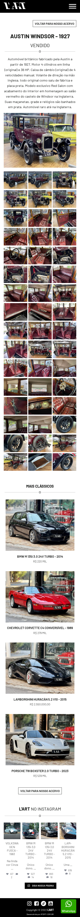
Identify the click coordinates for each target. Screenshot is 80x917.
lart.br (12, 825)
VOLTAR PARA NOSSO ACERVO (54, 23)
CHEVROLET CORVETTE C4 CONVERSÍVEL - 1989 (40, 628)
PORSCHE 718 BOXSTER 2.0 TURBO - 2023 (40, 771)
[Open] (12, 831)
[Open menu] (72, 6)
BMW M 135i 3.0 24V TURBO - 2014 (40, 556)
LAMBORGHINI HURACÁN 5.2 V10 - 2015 (40, 699)
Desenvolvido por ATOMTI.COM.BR (40, 914)
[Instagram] (18, 837)
